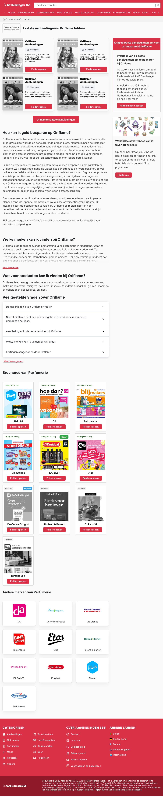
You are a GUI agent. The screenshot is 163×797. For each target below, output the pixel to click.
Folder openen (38, 69)
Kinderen (12, 758)
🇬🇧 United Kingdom (120, 749)
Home (11, 12)
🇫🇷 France (115, 744)
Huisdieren (43, 758)
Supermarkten (45, 12)
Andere (11, 764)
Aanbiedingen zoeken (131, 105)
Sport (146, 12)
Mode (136, 12)
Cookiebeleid (78, 747)
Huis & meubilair (84, 12)
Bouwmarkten (122, 12)
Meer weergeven (10, 267)
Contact (75, 734)
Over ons (75, 740)
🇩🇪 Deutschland (118, 739)
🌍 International (118, 754)
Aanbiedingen (25, 12)
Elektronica (64, 12)
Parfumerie (103, 12)
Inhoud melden (79, 759)
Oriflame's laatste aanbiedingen (56, 119)
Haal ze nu (123, 175)
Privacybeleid (78, 753)
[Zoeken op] (157, 5)
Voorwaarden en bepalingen (86, 766)
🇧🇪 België (115, 733)
